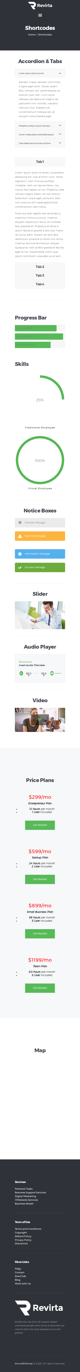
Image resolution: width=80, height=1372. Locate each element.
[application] (40, 673)
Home (32, 35)
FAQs (18, 1269)
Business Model (24, 1204)
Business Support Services (30, 1192)
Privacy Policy (23, 1240)
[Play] (22, 674)
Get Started (40, 825)
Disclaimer (21, 1243)
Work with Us (23, 1284)
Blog (17, 1280)
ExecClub (20, 1276)
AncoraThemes (24, 1364)
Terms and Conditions (28, 1229)
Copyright (21, 1233)
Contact (19, 1272)
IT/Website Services (26, 1200)
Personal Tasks (24, 1189)
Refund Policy (23, 1236)
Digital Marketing (25, 1196)
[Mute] (53, 674)
